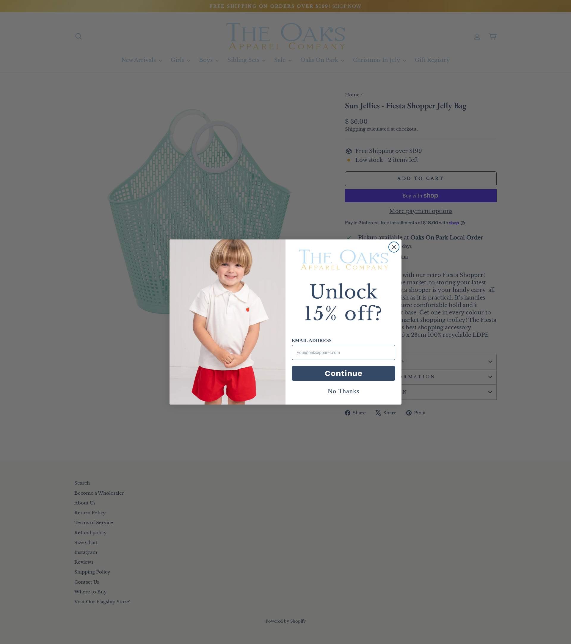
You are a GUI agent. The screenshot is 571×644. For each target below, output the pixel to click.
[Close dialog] (394, 247)
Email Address (312, 340)
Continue (344, 373)
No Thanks (344, 391)
